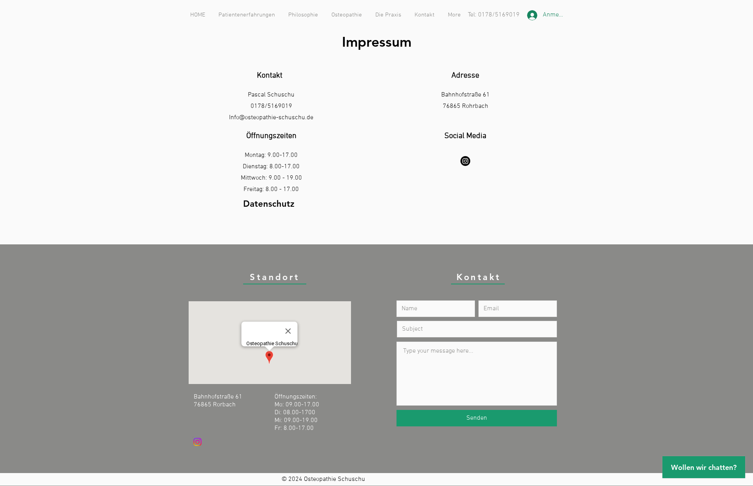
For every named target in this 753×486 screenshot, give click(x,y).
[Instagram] (465, 161)
